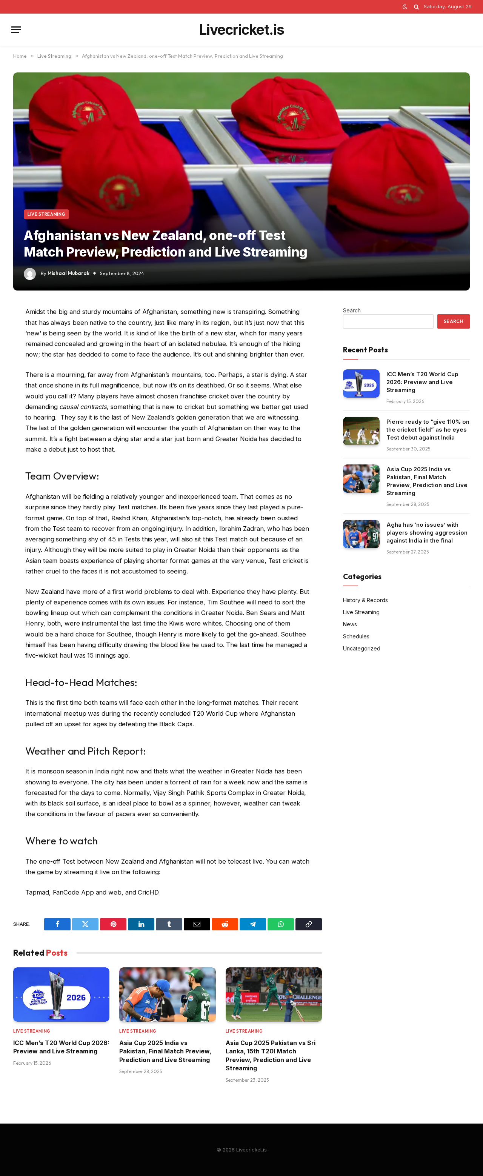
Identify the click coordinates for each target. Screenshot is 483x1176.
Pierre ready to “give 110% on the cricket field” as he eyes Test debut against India (427, 429)
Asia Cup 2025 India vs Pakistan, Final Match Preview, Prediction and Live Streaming (165, 1051)
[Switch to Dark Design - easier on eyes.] (405, 6)
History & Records (365, 600)
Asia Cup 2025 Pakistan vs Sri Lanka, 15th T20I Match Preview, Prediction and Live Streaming (270, 1055)
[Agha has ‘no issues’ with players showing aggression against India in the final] (361, 534)
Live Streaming (46, 214)
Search (352, 310)
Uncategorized (361, 648)
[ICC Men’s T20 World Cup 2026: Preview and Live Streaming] (61, 994)
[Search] (416, 7)
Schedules (356, 636)
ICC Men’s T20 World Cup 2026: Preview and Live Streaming (61, 1047)
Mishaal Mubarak (68, 273)
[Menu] (16, 29)
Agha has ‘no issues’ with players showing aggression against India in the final (427, 532)
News (350, 624)
